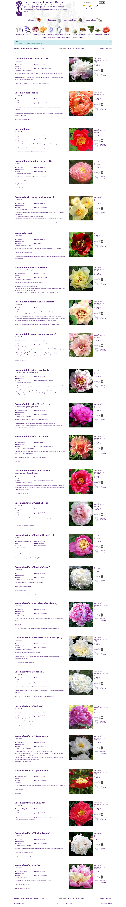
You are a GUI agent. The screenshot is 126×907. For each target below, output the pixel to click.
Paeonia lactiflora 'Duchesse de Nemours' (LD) (38, 637)
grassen (75, 34)
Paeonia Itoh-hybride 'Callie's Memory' (35, 301)
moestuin (90, 34)
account (80, 37)
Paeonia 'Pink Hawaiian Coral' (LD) (33, 161)
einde (82, 48)
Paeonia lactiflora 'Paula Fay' (30, 802)
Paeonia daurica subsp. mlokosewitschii (35, 197)
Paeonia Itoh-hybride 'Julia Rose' (32, 436)
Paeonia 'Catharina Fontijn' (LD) (32, 58)
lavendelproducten (70, 20)
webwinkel (51, 37)
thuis (44, 37)
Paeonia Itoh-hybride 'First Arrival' (33, 404)
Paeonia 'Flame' (23, 129)
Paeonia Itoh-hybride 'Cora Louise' (32, 370)
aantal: (96, 70)
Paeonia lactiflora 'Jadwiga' (29, 706)
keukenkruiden (98, 34)
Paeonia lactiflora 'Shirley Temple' (32, 833)
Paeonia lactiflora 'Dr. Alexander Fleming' (36, 603)
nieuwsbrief (66, 37)
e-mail (74, 37)
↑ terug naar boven (106, 903)
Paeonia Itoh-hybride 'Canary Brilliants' (35, 334)
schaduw (97, 6)
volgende (77, 48)
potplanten (67, 34)
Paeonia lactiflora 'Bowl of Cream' (32, 567)
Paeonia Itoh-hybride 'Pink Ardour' (33, 470)
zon (84, 6)
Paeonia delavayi (23, 233)
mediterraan (51, 34)
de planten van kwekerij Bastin (43, 2)
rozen (43, 34)
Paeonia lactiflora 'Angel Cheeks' (31, 503)
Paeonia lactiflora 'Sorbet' (28, 865)
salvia (27, 34)
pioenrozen (106, 34)
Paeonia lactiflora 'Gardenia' (29, 671)
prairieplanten (59, 34)
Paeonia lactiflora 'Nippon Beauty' (32, 770)
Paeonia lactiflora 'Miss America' (32, 736)
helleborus (35, 34)
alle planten (32, 20)
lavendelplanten (20, 34)
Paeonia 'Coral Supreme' (27, 92)
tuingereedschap (91, 20)
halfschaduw (90, 6)
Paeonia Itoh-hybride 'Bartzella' (31, 267)
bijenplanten (82, 34)
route (58, 37)
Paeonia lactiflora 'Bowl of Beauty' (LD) (35, 535)
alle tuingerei (52, 20)
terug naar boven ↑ (19, 903)
